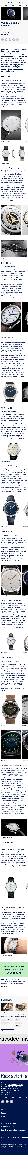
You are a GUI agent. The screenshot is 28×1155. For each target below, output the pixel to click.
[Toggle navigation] (2, 3)
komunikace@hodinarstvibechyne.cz (17, 1137)
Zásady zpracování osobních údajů (13, 1130)
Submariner (5, 1022)
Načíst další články (7, 1031)
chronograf (18, 1022)
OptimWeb (8, 1146)
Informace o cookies (8, 1123)
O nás (3, 1116)
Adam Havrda (18, 1016)
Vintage (10, 1019)
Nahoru (3, 1152)
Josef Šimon (5, 32)
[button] (23, 3)
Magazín (4, 1110)
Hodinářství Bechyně (15, 1085)
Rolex (4, 1019)
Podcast (4, 1113)
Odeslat (14, 991)
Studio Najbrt (4, 1147)
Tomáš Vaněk (4, 1016)
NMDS (22, 1146)
